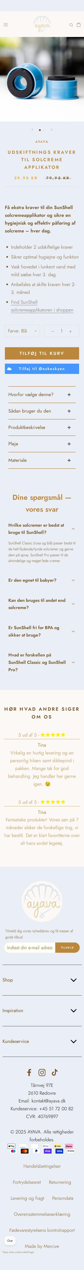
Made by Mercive (42, 1246)
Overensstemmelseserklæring (42, 1214)
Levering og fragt (27, 1198)
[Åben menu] (6, 24)
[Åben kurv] (78, 24)
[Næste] (51, 130)
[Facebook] (29, 1072)
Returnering (60, 1182)
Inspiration (12, 1010)
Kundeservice (15, 1041)
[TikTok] (54, 1072)
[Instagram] (42, 1072)
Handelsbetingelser (42, 1166)
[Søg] (71, 24)
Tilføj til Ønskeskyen (42, 368)
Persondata (62, 1198)
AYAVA (42, 141)
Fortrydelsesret (27, 1182)
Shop (7, 979)
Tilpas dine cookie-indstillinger (18, 1252)
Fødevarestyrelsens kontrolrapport (42, 1230)
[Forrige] (32, 130)
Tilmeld (67, 947)
